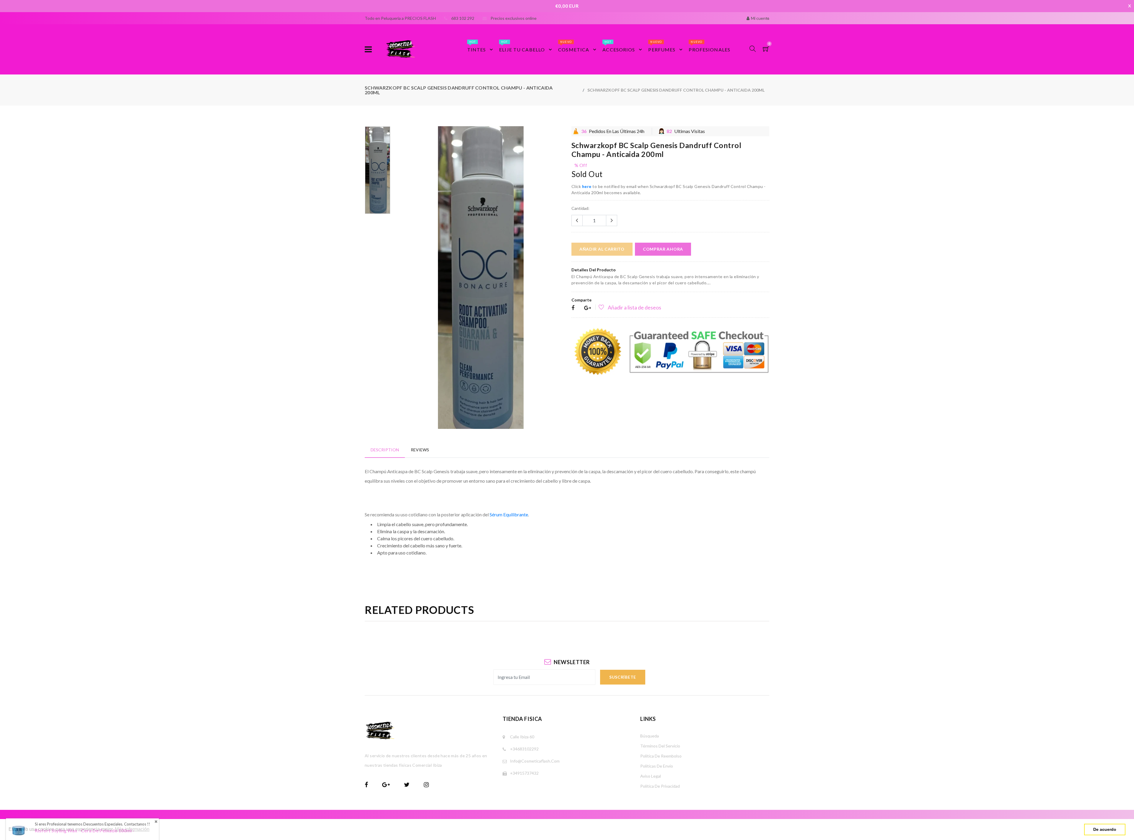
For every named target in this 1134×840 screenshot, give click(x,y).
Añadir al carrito (602, 249)
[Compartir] (572, 308)
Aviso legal (650, 776)
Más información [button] (132, 829)
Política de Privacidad (660, 786)
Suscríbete (622, 677)
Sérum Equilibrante (509, 514)
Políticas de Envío (656, 765)
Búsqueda (649, 735)
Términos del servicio (660, 745)
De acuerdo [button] (1104, 829)
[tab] (385, 449)
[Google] (587, 308)
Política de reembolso (661, 755)
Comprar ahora (663, 249)
